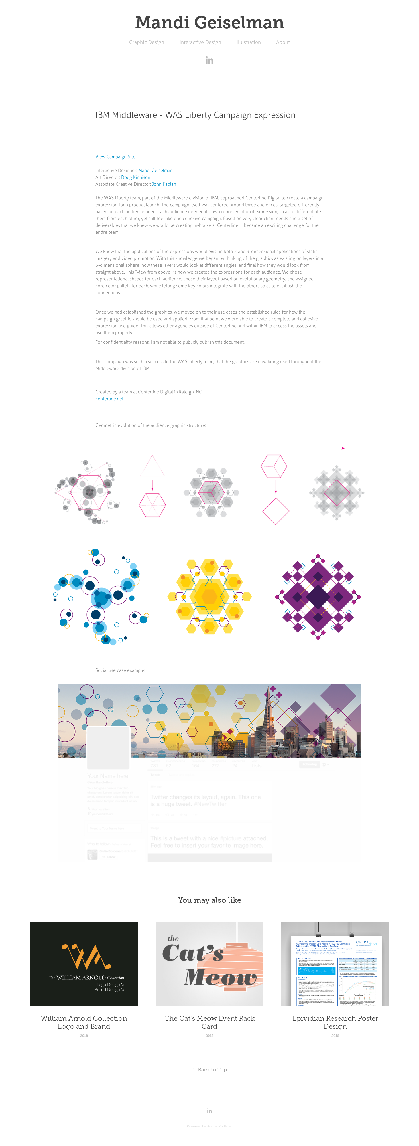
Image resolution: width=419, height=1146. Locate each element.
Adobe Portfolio (219, 1126)
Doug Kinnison (135, 177)
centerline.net (109, 398)
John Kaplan (164, 184)
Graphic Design (146, 42)
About (283, 42)
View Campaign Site (115, 156)
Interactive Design (200, 42)
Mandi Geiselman (155, 170)
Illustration (249, 42)
